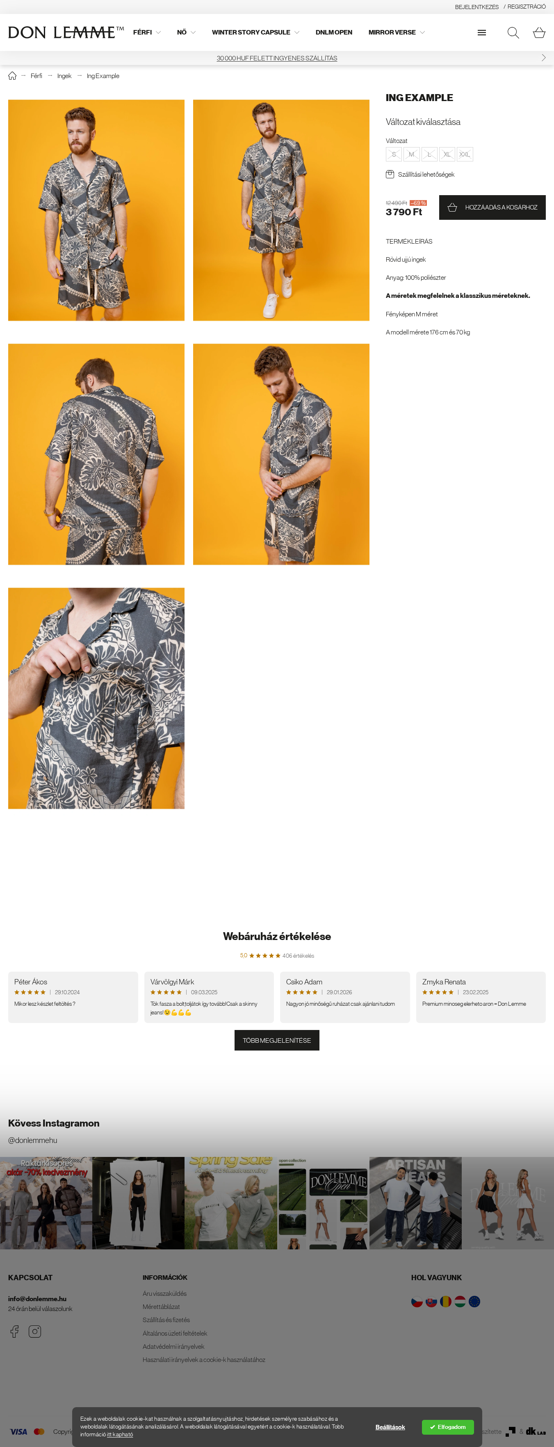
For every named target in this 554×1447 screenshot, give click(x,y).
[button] (543, 58)
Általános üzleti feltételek (175, 1333)
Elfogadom (452, 1427)
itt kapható (120, 1434)
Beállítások (390, 1427)
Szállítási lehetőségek (426, 174)
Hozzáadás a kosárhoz (501, 207)
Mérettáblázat (161, 1306)
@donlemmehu (32, 1140)
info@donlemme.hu (37, 1299)
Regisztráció (527, 6)
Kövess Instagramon (54, 1123)
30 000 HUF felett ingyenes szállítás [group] (277, 58)
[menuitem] (147, 32)
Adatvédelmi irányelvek (174, 1346)
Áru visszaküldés (165, 1293)
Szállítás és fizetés (166, 1319)
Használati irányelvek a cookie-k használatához (204, 1359)
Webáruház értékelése (277, 936)
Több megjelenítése (277, 1040)
